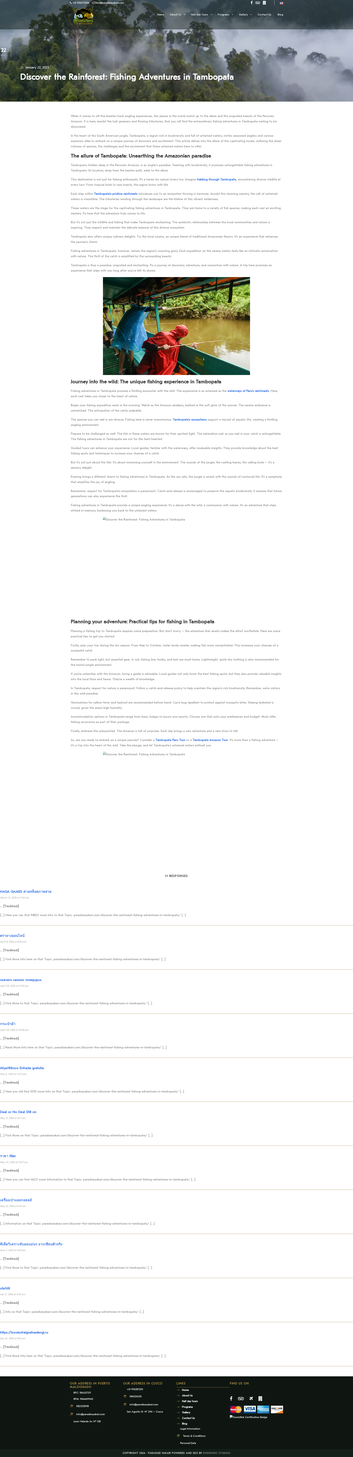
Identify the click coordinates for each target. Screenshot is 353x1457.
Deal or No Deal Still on (18, 1112)
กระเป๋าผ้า (7, 1024)
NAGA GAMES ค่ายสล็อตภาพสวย (25, 892)
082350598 (82, 1406)
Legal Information (190, 1428)
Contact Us (265, 14)
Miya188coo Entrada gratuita (22, 1068)
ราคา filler (8, 1156)
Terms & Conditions (194, 1436)
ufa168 (5, 1288)
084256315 (136, 1396)
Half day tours (199, 14)
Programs (223, 14)
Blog (280, 14)
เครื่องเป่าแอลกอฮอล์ (16, 1200)
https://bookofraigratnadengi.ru (24, 1332)
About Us (175, 14)
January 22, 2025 (37, 67)
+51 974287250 (135, 1389)
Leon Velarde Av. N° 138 (87, 1421)
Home (160, 14)
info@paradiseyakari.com (90, 1414)
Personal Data (188, 1443)
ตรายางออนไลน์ (12, 936)
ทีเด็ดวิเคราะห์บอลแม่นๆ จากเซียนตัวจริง (31, 1244)
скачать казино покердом (21, 980)
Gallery (243, 14)
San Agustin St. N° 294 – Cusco (145, 1411)
